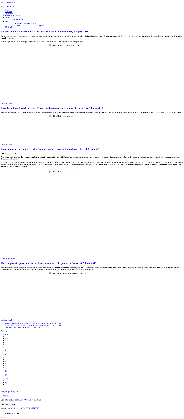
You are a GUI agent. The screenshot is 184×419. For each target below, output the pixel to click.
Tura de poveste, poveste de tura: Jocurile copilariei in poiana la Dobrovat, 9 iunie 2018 (48, 263)
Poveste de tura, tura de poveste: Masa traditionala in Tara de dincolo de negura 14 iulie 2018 (52, 108)
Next (6, 379)
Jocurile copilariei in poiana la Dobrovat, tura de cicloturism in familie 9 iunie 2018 (33, 323)
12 (6, 375)
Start (6, 335)
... (5, 346)
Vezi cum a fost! (6, 103)
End (6, 382)
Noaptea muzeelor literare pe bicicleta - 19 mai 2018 (22, 327)
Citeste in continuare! (8, 259)
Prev (6, 338)
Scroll (3, 417)
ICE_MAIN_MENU (8, 6)
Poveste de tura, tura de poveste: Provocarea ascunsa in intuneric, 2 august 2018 (44, 31)
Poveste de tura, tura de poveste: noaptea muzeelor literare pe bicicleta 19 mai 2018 (33, 325)
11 (6, 371)
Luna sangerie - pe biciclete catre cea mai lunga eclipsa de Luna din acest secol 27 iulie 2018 (51, 149)
